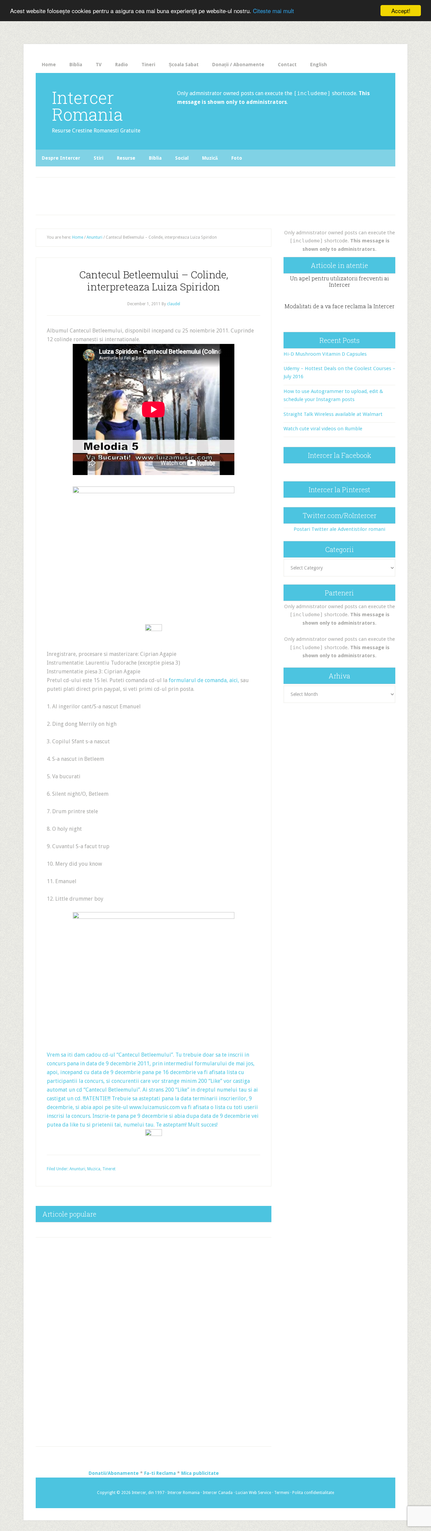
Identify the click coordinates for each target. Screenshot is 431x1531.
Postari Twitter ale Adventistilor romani (339, 529)
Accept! (400, 10)
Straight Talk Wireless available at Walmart (333, 414)
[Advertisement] (175, 194)
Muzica (93, 1169)
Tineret (108, 1169)
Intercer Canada (218, 1492)
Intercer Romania (87, 105)
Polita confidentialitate (313, 1492)
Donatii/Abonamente (114, 1473)
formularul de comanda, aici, (204, 680)
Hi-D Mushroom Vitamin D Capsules (325, 354)
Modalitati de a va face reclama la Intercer (340, 306)
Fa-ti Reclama (160, 1473)
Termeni (281, 1492)
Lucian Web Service (253, 1492)
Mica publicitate (200, 1473)
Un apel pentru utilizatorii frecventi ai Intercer (339, 281)
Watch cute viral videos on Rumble (323, 429)
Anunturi (77, 1169)
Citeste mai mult (273, 11)
